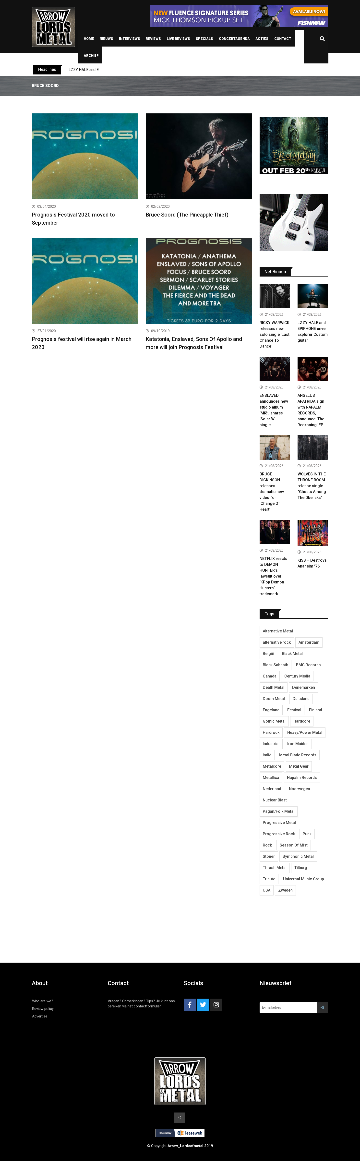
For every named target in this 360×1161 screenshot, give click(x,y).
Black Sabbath (275, 665)
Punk (307, 834)
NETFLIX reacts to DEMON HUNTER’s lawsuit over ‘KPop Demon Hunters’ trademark (273, 576)
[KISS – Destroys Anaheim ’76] (313, 533)
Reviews (153, 39)
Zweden (285, 890)
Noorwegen (299, 788)
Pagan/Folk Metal (278, 811)
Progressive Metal (279, 822)
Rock (267, 845)
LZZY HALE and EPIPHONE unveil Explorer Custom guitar (118, 69)
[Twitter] (203, 1005)
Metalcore (272, 766)
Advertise (39, 1016)
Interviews (129, 39)
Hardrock (271, 732)
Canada (269, 676)
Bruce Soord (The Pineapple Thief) (187, 215)
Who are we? (42, 1001)
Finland (315, 710)
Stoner (269, 856)
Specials (204, 39)
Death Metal (273, 687)
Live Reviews (178, 39)
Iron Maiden (298, 743)
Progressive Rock (279, 834)
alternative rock (277, 642)
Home (89, 39)
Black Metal (292, 653)
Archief (91, 56)
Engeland (271, 710)
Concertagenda (234, 39)
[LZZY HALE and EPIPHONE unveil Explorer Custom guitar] (313, 297)
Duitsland (301, 698)
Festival (294, 710)
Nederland (272, 788)
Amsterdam (309, 642)
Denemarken (303, 687)
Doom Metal (274, 698)
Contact (282, 39)
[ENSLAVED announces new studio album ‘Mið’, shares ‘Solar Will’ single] (275, 369)
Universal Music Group (303, 879)
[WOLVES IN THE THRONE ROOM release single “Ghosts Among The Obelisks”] (313, 448)
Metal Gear (299, 766)
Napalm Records (302, 777)
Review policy (43, 1008)
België (268, 653)
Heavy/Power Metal (304, 732)
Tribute (269, 879)
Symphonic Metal (298, 856)
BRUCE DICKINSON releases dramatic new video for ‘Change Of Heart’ (272, 492)
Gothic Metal (274, 721)
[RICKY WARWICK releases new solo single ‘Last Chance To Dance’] (275, 297)
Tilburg (300, 867)
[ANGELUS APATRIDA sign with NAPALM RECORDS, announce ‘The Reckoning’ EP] (313, 369)
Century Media (297, 676)
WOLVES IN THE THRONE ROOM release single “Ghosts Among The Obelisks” (312, 486)
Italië (267, 755)
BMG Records (308, 665)
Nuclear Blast (275, 800)
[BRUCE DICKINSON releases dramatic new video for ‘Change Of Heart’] (275, 448)
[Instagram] (216, 1005)
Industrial (271, 743)
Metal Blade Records (297, 755)
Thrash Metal (275, 867)
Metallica (271, 777)
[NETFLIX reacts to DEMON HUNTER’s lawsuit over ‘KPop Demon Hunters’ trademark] (275, 532)
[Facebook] (190, 1005)
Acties (261, 39)
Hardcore (301, 721)
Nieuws (106, 39)
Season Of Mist (294, 845)
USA (266, 890)
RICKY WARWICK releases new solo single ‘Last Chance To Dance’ (274, 334)
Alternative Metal (278, 631)
